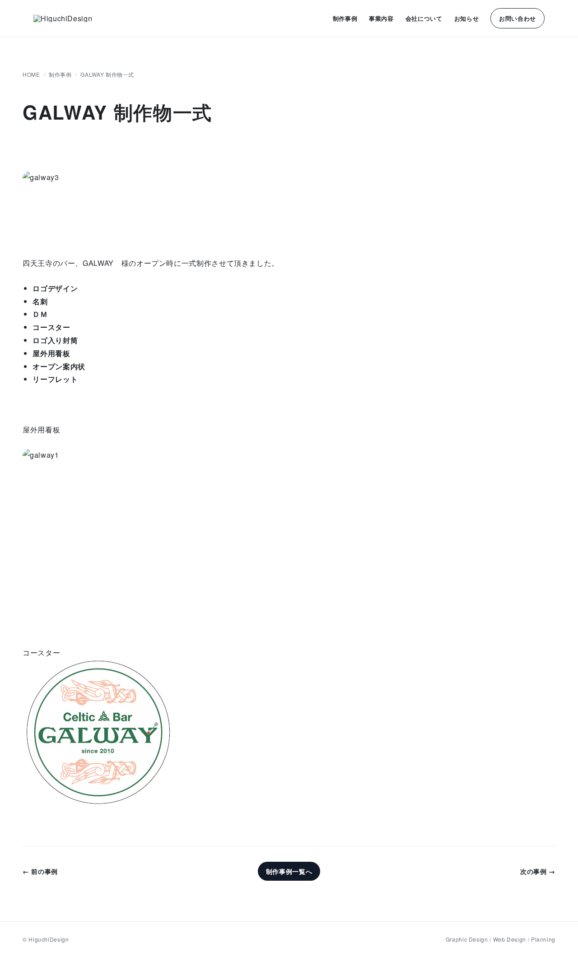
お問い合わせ (517, 18)
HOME (31, 74)
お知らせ (466, 18)
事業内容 (381, 18)
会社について (424, 18)
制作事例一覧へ (289, 871)
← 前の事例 (40, 871)
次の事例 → (537, 871)
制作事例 (345, 18)
